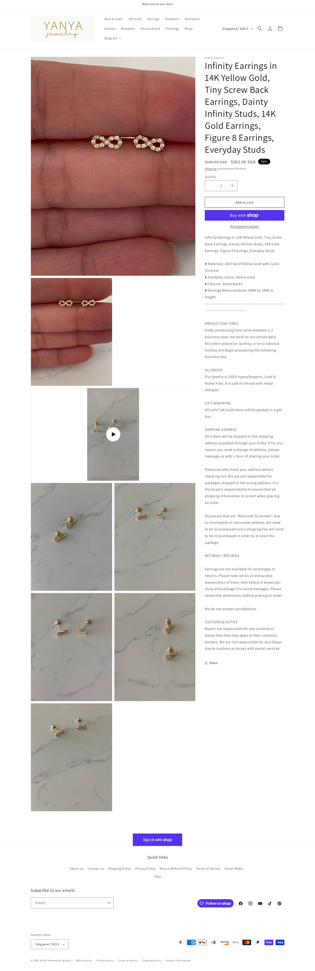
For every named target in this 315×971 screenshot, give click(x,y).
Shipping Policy (119, 868)
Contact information (178, 960)
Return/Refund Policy (176, 868)
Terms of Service (208, 868)
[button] (112, 38)
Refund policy (84, 960)
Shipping (211, 168)
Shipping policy (151, 960)
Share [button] (213, 663)
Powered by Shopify (59, 960)
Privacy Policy (145, 868)
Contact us (96, 868)
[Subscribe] (108, 903)
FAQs (157, 876)
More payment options (244, 226)
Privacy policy (105, 960)
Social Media (233, 868)
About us (76, 868)
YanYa (43, 960)
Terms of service (127, 960)
